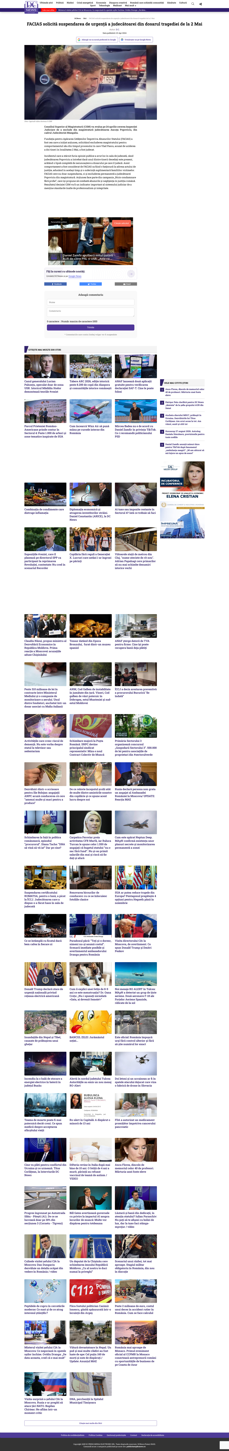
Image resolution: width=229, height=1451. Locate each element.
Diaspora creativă (118, 2)
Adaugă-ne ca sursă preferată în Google (99, 39)
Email (128, 284)
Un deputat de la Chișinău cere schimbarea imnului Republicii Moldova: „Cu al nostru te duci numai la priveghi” (89, 1266)
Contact (133, 1435)
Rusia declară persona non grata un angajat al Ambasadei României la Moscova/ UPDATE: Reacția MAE (135, 794)
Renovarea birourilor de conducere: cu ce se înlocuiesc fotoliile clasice (88, 896)
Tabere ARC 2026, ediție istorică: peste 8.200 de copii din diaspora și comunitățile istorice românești (90, 384)
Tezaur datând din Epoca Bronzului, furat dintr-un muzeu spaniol (90, 644)
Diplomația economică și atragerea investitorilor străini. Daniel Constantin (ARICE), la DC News (90, 514)
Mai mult (131, 5)
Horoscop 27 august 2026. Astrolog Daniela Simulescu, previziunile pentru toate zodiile (184, 434)
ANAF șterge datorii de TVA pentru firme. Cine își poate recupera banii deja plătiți (132, 644)
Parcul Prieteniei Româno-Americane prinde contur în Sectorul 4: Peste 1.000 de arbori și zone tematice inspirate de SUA (45, 431)
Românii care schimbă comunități (147, 2)
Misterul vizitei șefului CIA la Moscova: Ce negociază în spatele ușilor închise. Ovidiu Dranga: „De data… (102, 10)
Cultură (183, 2)
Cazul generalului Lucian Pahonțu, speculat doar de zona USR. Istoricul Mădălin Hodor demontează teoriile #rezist (43, 386)
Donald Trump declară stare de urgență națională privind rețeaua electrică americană (43, 992)
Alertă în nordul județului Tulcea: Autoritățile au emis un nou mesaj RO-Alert (90, 1082)
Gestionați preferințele (116, 1435)
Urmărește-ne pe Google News (138, 39)
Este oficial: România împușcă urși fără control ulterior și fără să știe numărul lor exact (134, 1040)
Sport (93, 5)
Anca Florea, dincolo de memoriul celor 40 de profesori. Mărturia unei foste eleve (134, 1168)
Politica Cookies (95, 1435)
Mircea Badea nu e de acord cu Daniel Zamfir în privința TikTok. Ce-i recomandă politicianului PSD (135, 431)
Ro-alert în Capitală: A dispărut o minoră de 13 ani (90, 1121)
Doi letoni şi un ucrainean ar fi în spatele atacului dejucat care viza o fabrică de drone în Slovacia (135, 1082)
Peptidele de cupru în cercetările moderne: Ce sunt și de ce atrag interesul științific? (44, 1309)
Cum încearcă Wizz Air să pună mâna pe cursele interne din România (89, 429)
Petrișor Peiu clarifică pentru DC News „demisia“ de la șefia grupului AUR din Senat (184, 405)
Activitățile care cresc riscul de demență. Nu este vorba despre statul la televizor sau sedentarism (43, 746)
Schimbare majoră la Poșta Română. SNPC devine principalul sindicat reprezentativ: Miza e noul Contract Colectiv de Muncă (87, 747)
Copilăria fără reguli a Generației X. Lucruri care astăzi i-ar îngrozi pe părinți (90, 557)
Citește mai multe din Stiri (90, 1423)
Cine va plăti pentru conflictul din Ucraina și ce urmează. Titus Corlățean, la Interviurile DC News (45, 1170)
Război (70, 2)
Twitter (93, 284)
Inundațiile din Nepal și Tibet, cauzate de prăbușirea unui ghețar (42, 1040)
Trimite (90, 327)
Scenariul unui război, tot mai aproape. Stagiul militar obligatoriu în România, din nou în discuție (134, 1266)
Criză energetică (85, 2)
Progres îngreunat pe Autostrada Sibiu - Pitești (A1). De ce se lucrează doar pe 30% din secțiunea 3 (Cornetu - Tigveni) (44, 1218)
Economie (101, 2)
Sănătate (171, 2)
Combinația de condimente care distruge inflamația (44, 511)
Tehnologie (104, 5)
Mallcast (117, 5)
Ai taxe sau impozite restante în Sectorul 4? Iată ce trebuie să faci (135, 511)
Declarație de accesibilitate (152, 1435)
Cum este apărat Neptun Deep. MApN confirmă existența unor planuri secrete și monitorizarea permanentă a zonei (135, 842)
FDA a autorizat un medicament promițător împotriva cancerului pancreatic (135, 1123)
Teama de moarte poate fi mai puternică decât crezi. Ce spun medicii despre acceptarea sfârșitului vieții (43, 1125)
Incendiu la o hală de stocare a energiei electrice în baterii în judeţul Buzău (43, 1082)
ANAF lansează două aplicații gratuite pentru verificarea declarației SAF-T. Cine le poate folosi (134, 386)
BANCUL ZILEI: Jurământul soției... (87, 1038)
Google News (75, 276)
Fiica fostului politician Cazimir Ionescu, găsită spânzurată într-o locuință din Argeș (90, 1309)
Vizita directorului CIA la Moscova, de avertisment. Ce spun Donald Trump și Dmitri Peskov (133, 946)
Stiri (85, 18)
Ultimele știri (46, 2)
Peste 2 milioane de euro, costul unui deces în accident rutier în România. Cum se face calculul (134, 1309)
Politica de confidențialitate (72, 1435)
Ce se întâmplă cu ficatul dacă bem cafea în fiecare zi (43, 942)
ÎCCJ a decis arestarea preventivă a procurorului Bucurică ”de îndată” (136, 692)
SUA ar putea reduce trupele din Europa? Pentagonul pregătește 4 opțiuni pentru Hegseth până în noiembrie (135, 898)
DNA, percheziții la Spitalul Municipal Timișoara (86, 1400)
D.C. (118, 29)
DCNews (31, 7)
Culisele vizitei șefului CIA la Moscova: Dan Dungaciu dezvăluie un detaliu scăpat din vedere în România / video (43, 1266)
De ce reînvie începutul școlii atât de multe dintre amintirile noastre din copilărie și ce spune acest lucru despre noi (91, 794)
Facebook (58, 284)
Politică (60, 2)
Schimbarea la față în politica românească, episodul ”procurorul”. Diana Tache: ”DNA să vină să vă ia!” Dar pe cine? (44, 842)
